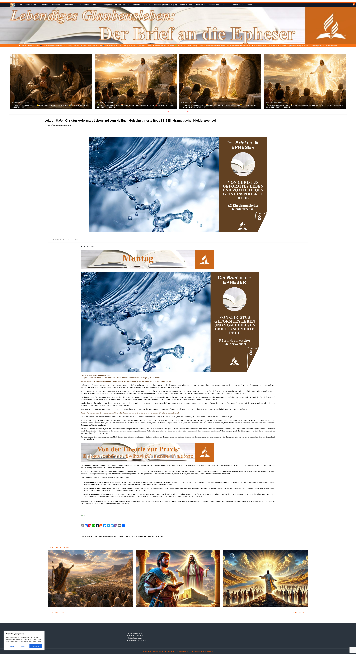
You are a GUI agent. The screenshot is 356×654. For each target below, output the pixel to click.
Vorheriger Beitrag (58, 612)
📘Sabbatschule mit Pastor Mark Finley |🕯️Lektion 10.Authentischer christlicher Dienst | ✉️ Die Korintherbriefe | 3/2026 (202, 45)
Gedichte (44, 5)
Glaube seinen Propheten (88, 5)
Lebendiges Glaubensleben (62, 5)
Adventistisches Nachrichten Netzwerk (210, 5)
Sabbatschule (30, 5)
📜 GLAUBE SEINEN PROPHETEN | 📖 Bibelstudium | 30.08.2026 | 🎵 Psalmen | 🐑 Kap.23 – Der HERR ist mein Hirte (68, 45)
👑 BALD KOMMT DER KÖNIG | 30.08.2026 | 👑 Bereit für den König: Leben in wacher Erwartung (135, 45)
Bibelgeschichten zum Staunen (116, 5)
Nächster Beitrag (298, 612)
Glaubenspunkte (236, 5)
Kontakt (248, 5)
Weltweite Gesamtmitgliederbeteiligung (160, 5)
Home (19, 5)
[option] (68, 46)
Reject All (24, 646)
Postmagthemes (208, 651)
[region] (24, 640)
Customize (12, 646)
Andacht (136, 5)
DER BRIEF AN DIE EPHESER (137, 536)
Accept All (36, 646)
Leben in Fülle (186, 5)
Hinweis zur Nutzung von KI (137, 640)
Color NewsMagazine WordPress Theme (187, 651)
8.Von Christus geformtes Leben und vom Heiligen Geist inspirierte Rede (104, 536)
